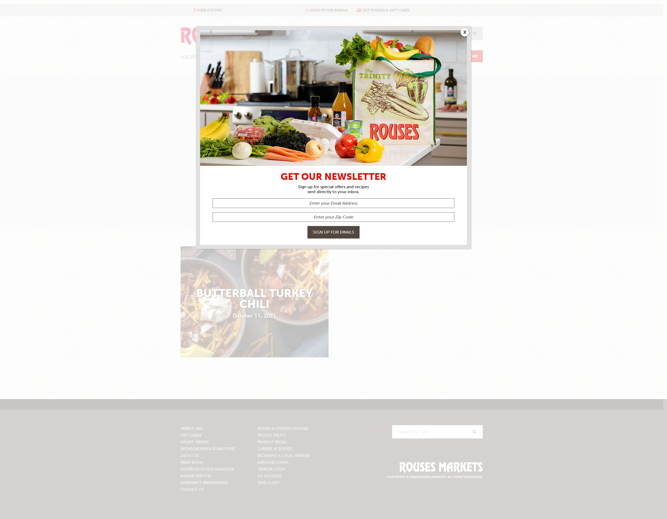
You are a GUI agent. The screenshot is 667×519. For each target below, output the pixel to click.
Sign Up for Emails (333, 232)
